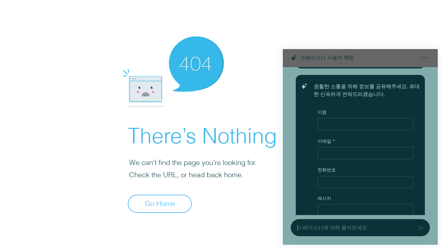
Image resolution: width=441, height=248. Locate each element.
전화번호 (327, 170)
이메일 (326, 141)
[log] (360, 141)
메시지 (324, 198)
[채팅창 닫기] (424, 58)
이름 (322, 112)
